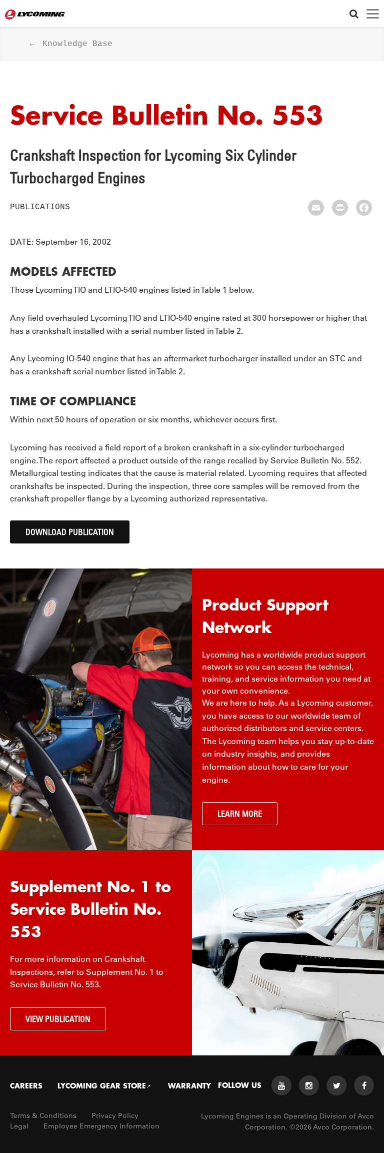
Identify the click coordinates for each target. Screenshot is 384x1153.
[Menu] (372, 14)
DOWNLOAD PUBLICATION (70, 532)
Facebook (364, 1085)
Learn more (240, 814)
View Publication (58, 1019)
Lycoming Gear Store (102, 1085)
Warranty (189, 1085)
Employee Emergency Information (102, 1125)
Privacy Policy (115, 1115)
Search (353, 14)
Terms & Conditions (43, 1115)
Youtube (282, 1085)
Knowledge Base (77, 44)
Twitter (336, 1085)
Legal (19, 1125)
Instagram (309, 1085)
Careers (26, 1085)
